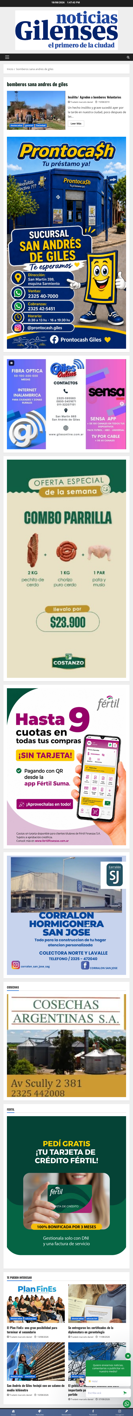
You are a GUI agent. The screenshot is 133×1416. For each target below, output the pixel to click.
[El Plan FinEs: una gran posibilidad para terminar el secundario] (36, 1303)
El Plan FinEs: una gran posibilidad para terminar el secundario (32, 1329)
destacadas (16, 125)
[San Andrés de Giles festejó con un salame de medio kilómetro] (36, 1361)
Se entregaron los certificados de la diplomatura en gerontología (90, 1329)
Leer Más (77, 124)
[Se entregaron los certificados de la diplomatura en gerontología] (97, 1303)
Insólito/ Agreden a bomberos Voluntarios (36, 110)
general (29, 125)
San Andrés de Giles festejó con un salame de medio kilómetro (35, 1387)
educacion (30, 1318)
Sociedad (41, 125)
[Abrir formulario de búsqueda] (128, 57)
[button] (7, 57)
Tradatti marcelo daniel (81, 102)
